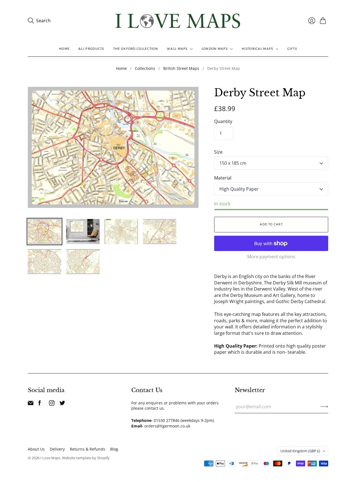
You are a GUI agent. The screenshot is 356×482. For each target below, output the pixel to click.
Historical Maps (257, 49)
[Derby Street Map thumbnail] (44, 231)
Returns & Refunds (87, 449)
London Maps (215, 49)
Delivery (57, 449)
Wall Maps (177, 49)
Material (222, 178)
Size (218, 152)
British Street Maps (181, 68)
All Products (91, 49)
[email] (30, 404)
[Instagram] (52, 404)
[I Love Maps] (178, 20)
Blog (114, 449)
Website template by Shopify (86, 457)
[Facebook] (39, 404)
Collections (145, 68)
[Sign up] (324, 406)
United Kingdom (300, 450)
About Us (36, 449)
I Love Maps (50, 457)
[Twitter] (62, 404)
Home (64, 49)
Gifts (292, 49)
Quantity (223, 121)
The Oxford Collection (135, 49)
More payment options (271, 257)
